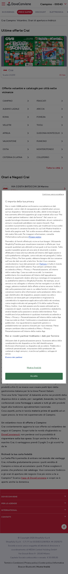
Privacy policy (35, 237)
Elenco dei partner (13, 357)
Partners (43, 264)
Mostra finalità (34, 367)
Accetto (34, 376)
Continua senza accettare (53, 194)
